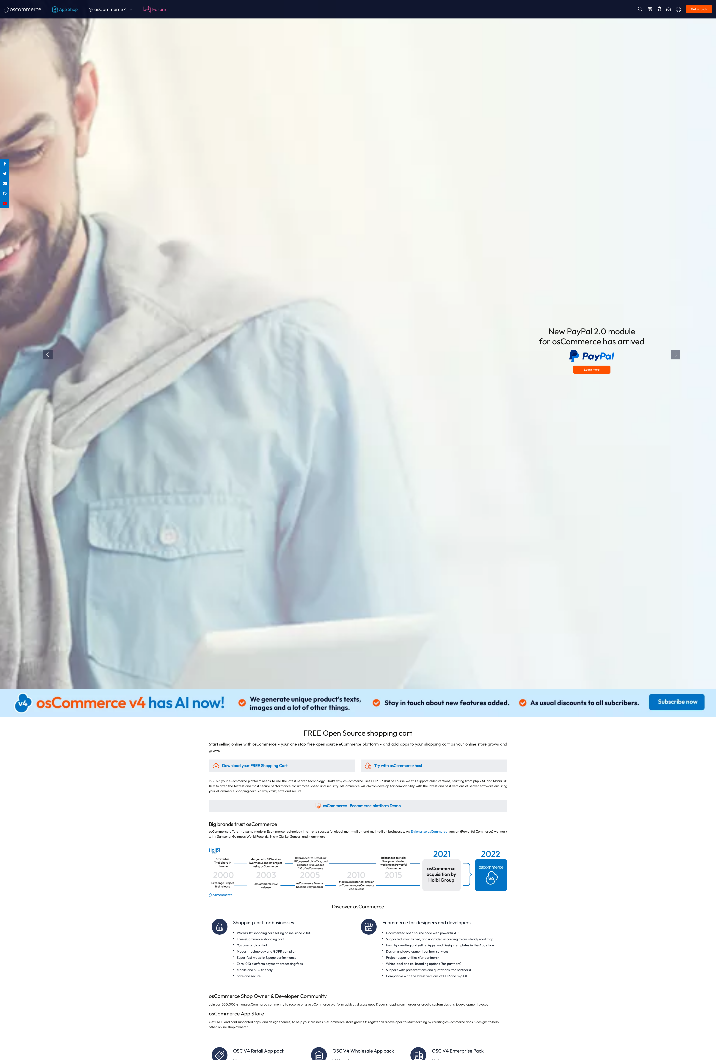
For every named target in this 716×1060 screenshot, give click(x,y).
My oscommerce (659, 9)
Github (678, 9)
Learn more (592, 369)
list (4, 184)
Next (675, 354)
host (398, 765)
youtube (4, 203)
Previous (48, 354)
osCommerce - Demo (362, 805)
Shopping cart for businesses (283, 949)
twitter (4, 174)
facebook (4, 164)
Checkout (650, 9)
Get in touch (699, 9)
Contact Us (668, 9)
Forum (159, 9)
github (4, 193)
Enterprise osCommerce (429, 831)
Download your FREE (254, 765)
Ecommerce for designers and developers (432, 949)
